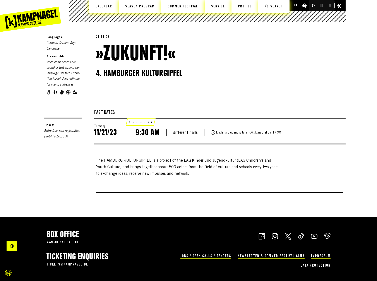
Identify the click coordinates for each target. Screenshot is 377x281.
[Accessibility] (304, 5)
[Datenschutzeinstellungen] (8, 273)
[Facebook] (262, 236)
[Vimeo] (327, 236)
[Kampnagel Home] (30, 16)
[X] (288, 236)
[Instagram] (275, 236)
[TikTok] (301, 236)
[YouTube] (314, 236)
